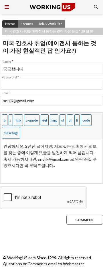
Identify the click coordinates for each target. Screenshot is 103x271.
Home (10, 24)
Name (7, 61)
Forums (27, 24)
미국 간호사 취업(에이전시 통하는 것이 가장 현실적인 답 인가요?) (49, 32)
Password (10, 77)
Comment (84, 220)
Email (6, 93)
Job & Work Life (50, 24)
